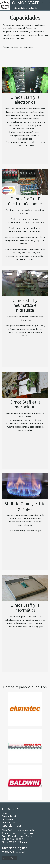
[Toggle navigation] (46, 5)
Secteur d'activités (10, 816)
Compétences (8, 819)
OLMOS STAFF (8, 813)
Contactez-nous (9, 822)
